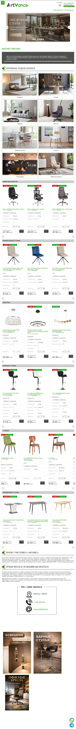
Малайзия (40, 467)
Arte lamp (15, 341)
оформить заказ (68, 6)
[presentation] (3, 237)
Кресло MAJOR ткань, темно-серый (62, 209)
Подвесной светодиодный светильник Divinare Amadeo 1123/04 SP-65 (38, 331)
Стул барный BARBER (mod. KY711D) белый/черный (36, 393)
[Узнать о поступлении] (21, 356)
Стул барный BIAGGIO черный (61, 393)
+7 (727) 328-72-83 (68, 10)
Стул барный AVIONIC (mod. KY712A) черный (11, 393)
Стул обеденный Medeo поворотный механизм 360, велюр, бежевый (13, 268)
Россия (15, 216)
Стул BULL (31, 458)
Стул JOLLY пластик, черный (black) (62, 458)
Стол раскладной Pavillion (59, 520)
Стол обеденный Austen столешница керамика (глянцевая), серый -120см (13, 520)
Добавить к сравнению (10, 213)
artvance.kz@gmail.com (41, 609)
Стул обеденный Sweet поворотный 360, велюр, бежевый (62, 268)
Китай (39, 216)
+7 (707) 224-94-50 (57, 10)
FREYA (64, 341)
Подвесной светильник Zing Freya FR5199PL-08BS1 (61, 330)
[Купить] (21, 231)
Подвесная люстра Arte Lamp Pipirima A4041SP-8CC (11, 330)
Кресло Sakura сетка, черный (36, 209)
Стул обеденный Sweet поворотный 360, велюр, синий (37, 268)
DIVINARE (40, 342)
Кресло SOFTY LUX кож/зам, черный (13, 209)
